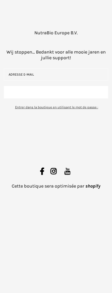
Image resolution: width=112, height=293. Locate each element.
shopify (92, 186)
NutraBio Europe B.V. (56, 33)
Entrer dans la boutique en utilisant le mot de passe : (56, 107)
